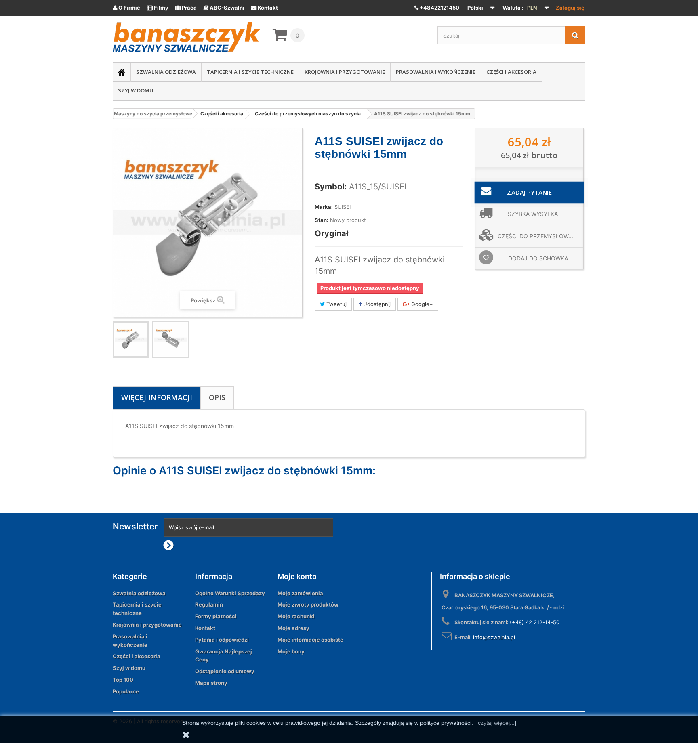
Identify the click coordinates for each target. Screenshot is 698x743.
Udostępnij (376, 304)
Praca (186, 7)
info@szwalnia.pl (494, 637)
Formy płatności (216, 616)
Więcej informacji (156, 397)
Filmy (157, 7)
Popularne (126, 691)
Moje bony (291, 651)
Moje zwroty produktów (308, 604)
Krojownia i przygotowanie (345, 72)
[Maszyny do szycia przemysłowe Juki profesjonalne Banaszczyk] (187, 37)
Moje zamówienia (300, 593)
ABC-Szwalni (224, 7)
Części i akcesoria (511, 72)
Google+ (421, 304)
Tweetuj (336, 304)
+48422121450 (438, 7)
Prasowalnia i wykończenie (435, 72)
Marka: (324, 207)
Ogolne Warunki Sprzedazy (230, 593)
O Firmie (126, 7)
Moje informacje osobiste (310, 639)
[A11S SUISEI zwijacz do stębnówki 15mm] (170, 339)
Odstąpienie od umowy (224, 671)
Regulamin (209, 604)
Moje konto (297, 576)
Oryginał (331, 233)
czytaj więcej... (496, 723)
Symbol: (331, 186)
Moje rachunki (296, 616)
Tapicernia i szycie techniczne (250, 72)
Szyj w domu (135, 90)
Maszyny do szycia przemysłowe (153, 114)
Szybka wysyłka (533, 213)
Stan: (321, 220)
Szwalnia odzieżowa (166, 72)
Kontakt (264, 7)
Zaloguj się (570, 7)
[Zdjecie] (131, 339)
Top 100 (123, 679)
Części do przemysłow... (535, 236)
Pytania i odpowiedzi (222, 639)
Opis (217, 397)
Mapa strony (211, 683)
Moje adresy (293, 628)
